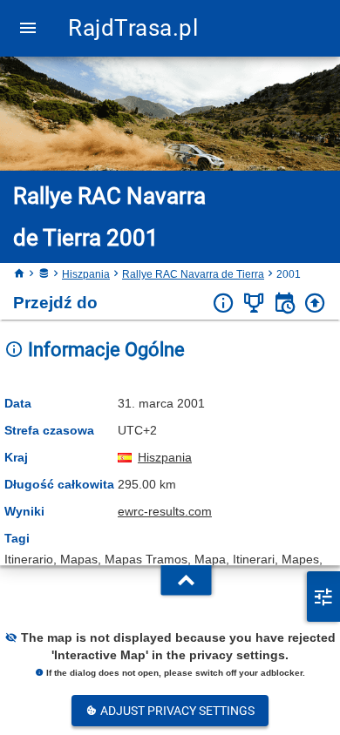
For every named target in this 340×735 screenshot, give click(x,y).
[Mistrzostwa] (254, 303)
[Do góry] (315, 303)
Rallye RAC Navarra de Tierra (193, 274)
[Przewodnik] (284, 303)
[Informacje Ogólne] (223, 303)
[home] (19, 274)
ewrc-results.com (165, 511)
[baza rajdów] (43, 274)
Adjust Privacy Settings (176, 711)
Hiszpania (86, 274)
